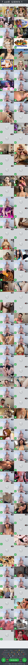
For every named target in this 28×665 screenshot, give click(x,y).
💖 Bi (10, 655)
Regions (10, 663)
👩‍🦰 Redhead (10, 654)
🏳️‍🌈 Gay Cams (21, 655)
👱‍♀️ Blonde (23, 652)
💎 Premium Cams (14, 657)
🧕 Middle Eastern (6, 652)
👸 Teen (18, 652)
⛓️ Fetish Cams (22, 657)
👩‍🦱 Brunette (4, 654)
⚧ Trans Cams (6, 657)
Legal (24, 663)
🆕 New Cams (15, 655)
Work (13, 663)
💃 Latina (15, 650)
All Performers (20, 663)
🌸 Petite (20, 654)
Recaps (16, 663)
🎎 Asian (6, 650)
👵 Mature (13, 652)
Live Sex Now (14, 660)
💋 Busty (24, 654)
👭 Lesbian (6, 655)
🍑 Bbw (15, 654)
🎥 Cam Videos (7, 661)
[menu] (3, 660)
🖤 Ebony (11, 650)
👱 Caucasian (21, 650)
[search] (24, 660)
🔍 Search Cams (20, 661)
